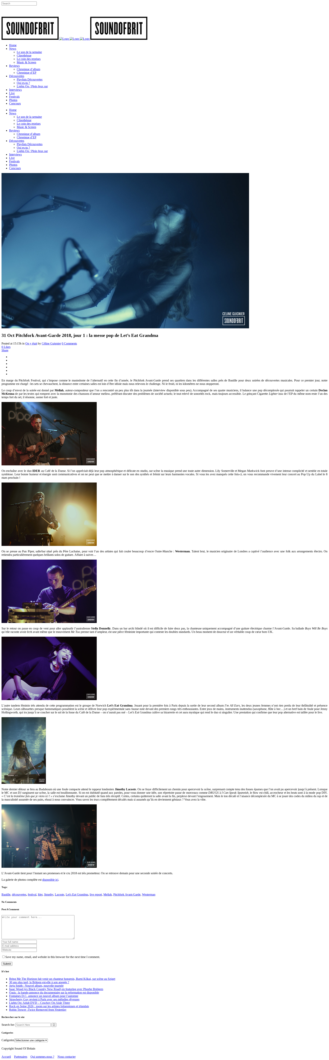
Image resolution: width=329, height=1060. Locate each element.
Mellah (107, 894)
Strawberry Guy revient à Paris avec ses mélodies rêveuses (44, 999)
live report (96, 894)
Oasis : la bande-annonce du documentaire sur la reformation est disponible (54, 992)
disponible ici (50, 879)
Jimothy (48, 894)
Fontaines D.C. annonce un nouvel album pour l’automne (43, 996)
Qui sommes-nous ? (42, 1056)
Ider (40, 894)
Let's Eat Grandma (77, 894)
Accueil (6, 1056)
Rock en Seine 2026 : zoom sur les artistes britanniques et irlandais (49, 1006)
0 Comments (69, 343)
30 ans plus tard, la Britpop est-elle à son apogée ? (39, 982)
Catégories (8, 1040)
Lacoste (59, 894)
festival (32, 894)
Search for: (8, 1024)
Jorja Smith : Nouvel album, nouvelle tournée (36, 985)
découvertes (19, 894)
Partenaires (20, 1056)
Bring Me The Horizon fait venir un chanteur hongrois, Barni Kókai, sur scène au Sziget (62, 978)
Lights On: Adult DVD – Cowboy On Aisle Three (39, 1002)
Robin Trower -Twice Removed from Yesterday (37, 1009)
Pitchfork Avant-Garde (127, 894)
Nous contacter (66, 1056)
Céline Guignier (51, 343)
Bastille (6, 894)
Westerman (148, 894)
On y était (31, 343)
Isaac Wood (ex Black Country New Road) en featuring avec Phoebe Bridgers (56, 989)
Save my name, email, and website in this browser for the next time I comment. (52, 957)
